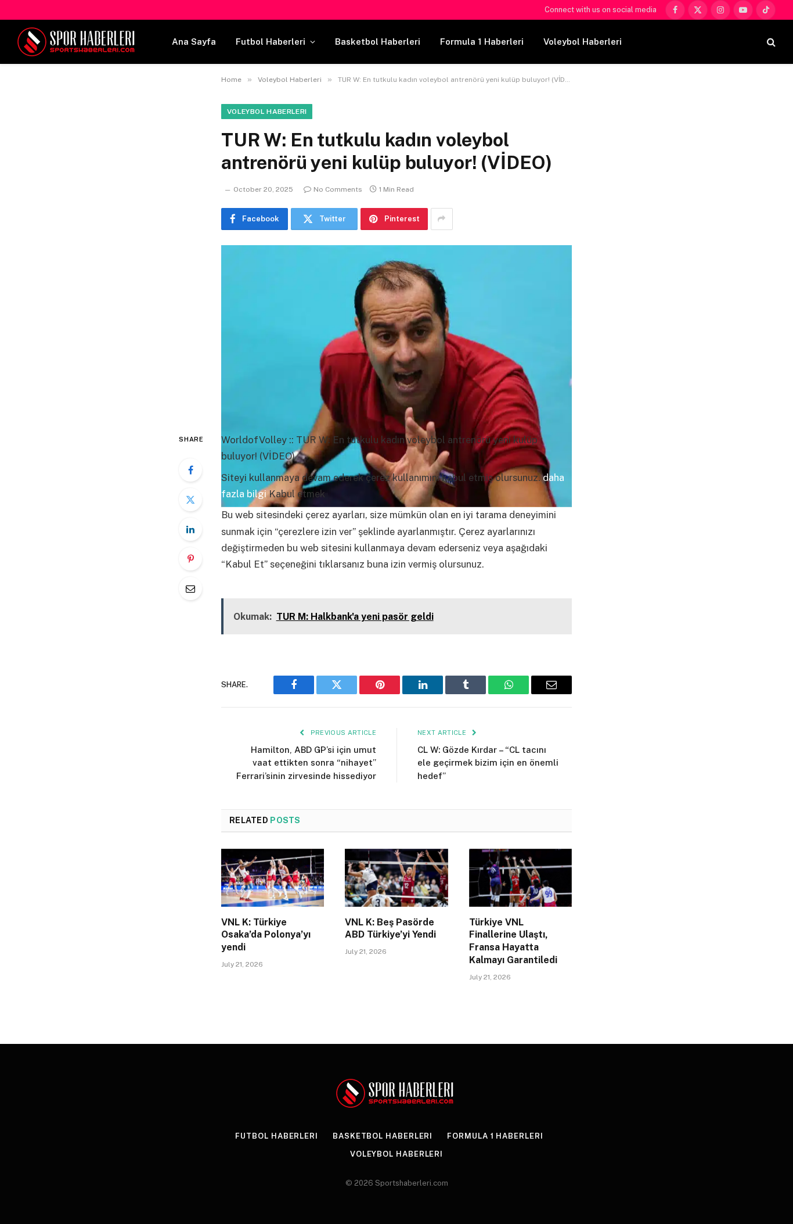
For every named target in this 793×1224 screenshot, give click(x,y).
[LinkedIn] (190, 529)
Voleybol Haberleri (582, 41)
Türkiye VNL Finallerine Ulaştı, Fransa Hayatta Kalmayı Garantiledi (513, 941)
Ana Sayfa (194, 41)
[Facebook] (190, 470)
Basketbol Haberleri (377, 41)
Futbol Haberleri (270, 41)
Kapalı (235, 585)
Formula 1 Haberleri (482, 41)
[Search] (770, 42)
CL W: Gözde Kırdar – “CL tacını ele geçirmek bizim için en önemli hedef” (487, 763)
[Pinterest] (190, 558)
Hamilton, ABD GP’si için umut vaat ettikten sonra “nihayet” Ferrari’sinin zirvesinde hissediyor (306, 763)
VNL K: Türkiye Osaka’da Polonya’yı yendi (266, 935)
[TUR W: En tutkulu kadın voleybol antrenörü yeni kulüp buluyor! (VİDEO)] (396, 329)
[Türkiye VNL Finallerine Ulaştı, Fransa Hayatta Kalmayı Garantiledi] (520, 878)
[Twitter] (190, 499)
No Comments (337, 189)
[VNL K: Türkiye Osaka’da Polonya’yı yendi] (272, 878)
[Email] (190, 588)
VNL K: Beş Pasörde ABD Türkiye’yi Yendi (390, 929)
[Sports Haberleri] (78, 41)
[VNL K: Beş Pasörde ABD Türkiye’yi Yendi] (396, 878)
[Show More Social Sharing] (442, 219)
